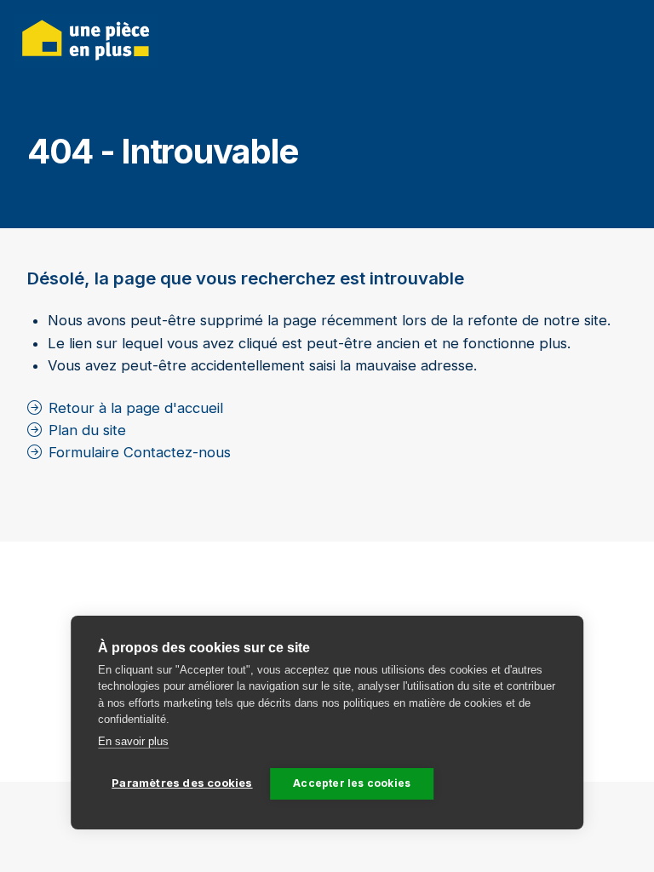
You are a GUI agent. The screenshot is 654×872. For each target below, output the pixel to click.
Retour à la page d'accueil (136, 407)
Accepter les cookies (351, 783)
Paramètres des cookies (182, 782)
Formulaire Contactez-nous (140, 452)
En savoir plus (133, 741)
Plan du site (87, 430)
